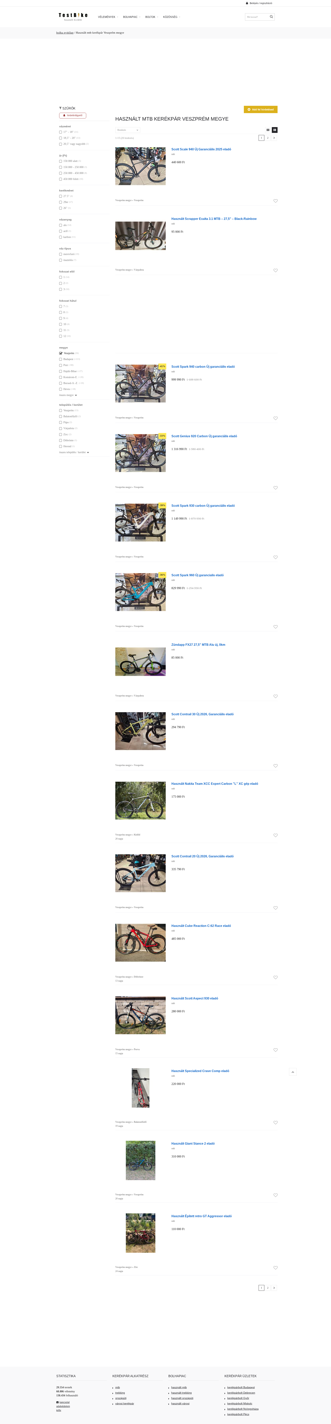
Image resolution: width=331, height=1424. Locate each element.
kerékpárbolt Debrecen (241, 1392)
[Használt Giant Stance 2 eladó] (140, 1142)
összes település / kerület (72, 452)
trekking (120, 1392)
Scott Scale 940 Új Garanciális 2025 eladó (201, 149)
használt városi (180, 1403)
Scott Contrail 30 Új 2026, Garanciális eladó (202, 714)
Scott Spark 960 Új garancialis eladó (197, 575)
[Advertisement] (165, 70)
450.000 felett (71, 179)
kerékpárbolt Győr (238, 1398)
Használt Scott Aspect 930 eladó (194, 998)
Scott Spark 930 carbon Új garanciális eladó (203, 505)
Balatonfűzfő (70, 416)
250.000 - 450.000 (73, 173)
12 (64, 336)
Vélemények (107, 17)
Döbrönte (68, 440)
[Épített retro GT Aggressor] (140, 1215)
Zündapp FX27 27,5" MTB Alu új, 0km (198, 644)
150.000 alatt (70, 161)
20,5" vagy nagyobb (74, 143)
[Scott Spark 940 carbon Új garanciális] (140, 365)
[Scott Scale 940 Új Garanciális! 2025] (140, 148)
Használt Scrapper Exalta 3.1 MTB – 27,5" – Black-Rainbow (213, 218)
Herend (67, 446)
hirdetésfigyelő (74, 115)
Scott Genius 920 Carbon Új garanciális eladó (204, 436)
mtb (117, 1387)
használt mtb (179, 1387)
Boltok (150, 17)
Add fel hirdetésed (263, 109)
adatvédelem (63, 1406)
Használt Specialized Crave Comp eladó (200, 1071)
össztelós (68, 260)
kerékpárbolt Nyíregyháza (243, 1408)
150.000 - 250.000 (73, 167)
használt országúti (182, 1398)
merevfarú (69, 254)
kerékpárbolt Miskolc (239, 1403)
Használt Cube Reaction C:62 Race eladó (201, 925)
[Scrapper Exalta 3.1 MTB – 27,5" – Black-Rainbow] (140, 218)
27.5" (66, 196)
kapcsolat (65, 1402)
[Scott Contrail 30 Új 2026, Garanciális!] (140, 713)
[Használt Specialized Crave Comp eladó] (140, 1070)
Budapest (68, 359)
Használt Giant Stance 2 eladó (193, 1143)
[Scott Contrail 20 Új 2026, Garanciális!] (140, 855)
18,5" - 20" (69, 138)
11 (64, 330)
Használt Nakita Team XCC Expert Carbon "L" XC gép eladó (214, 783)
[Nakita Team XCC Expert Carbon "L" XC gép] (140, 783)
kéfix (58, 1410)
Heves (66, 389)
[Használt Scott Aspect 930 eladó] (140, 997)
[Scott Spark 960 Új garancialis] (140, 574)
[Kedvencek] (276, 201)
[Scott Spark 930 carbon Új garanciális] (140, 504)
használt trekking (181, 1392)
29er (65, 202)
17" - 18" (68, 132)
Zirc (65, 434)
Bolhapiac (130, 17)
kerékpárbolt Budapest (241, 1387)
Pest (65, 365)
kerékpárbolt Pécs (238, 1414)
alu (65, 225)
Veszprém (69, 353)
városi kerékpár (124, 1403)
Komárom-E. (70, 377)
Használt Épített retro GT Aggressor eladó (201, 1216)
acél (65, 231)
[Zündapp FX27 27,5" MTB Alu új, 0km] (140, 643)
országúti (120, 1398)
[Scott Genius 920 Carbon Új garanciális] (140, 435)
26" (65, 208)
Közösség (170, 17)
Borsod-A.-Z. (70, 383)
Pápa (66, 422)
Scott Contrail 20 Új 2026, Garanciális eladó (202, 856)
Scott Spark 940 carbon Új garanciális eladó (203, 366)
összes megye (66, 395)
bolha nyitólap (65, 32)
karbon (67, 237)
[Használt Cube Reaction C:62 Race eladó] (140, 925)
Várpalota (68, 428)
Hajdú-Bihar (70, 371)
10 (64, 324)
